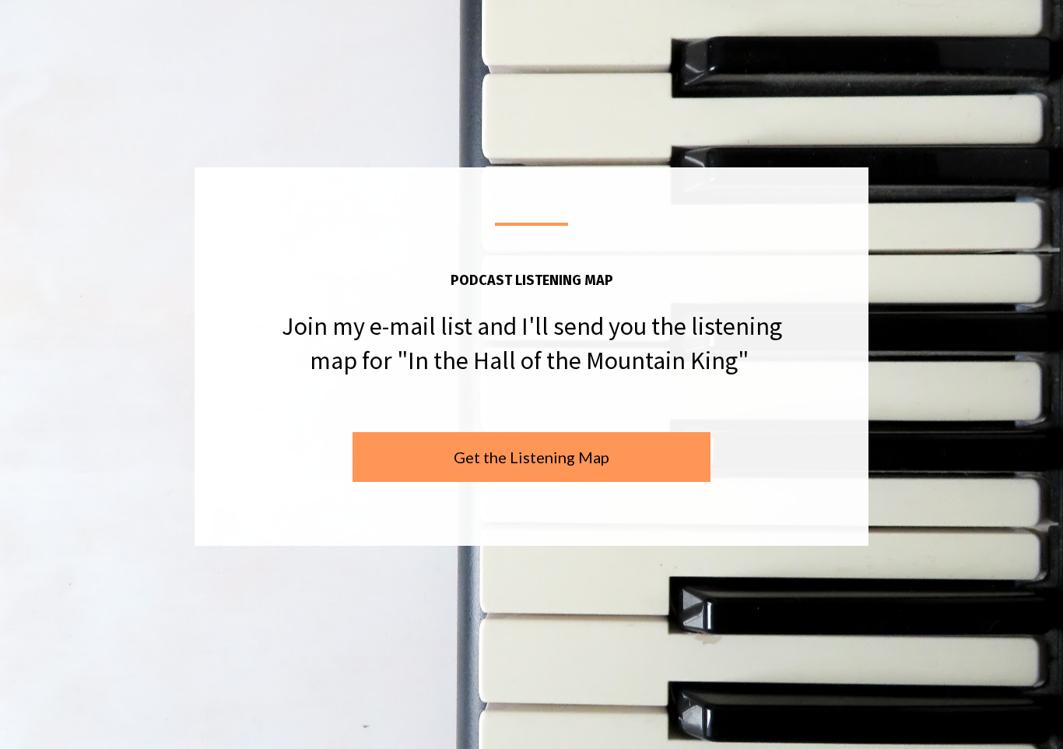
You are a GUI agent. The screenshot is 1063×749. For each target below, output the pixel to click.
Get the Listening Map (531, 457)
